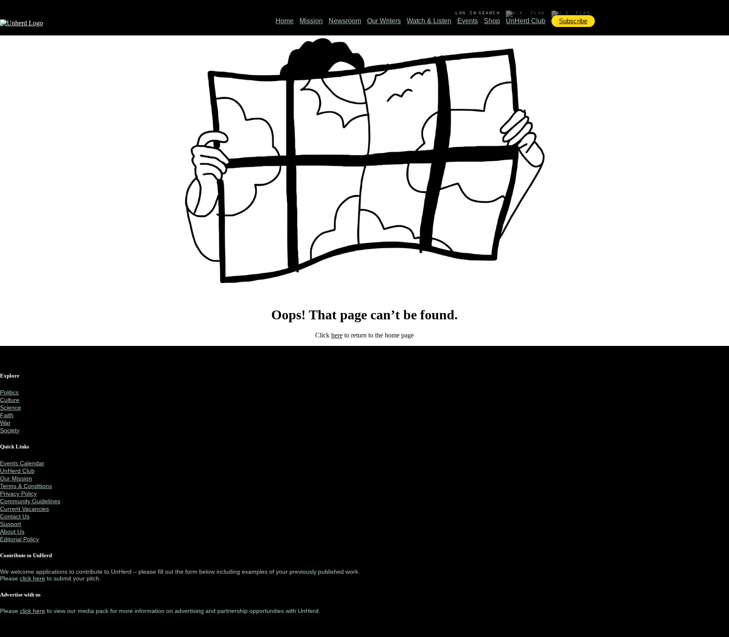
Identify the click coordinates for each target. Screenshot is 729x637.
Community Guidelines (30, 501)
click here (32, 578)
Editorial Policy (19, 539)
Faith (7, 415)
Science (10, 407)
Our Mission (16, 478)
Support (10, 524)
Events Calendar (22, 463)
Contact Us (15, 516)
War (5, 422)
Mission (311, 20)
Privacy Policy (18, 493)
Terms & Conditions (26, 486)
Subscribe (573, 20)
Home (284, 20)
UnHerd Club (525, 20)
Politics (9, 392)
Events (467, 20)
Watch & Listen (429, 20)
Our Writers (384, 20)
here (337, 335)
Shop (492, 20)
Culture (9, 400)
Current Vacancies (24, 508)
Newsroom (345, 20)
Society (9, 430)
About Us (12, 531)
